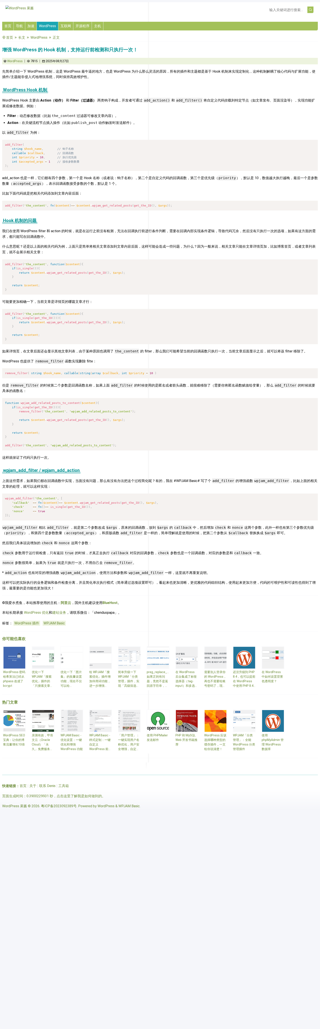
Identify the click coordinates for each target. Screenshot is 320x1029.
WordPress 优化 (36, 612)
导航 (19, 26)
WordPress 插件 (26, 623)
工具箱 (63, 786)
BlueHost (110, 603)
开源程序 (82, 26)
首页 (7, 26)
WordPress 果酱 (14, 806)
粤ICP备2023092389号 (59, 806)
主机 (97, 26)
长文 (21, 37)
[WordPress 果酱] (19, 8)
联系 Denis (47, 786)
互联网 (66, 26)
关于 (32, 786)
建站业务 (59, 612)
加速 (30, 26)
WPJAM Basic (54, 623)
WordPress (47, 26)
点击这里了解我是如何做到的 (79, 796)
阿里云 (66, 603)
